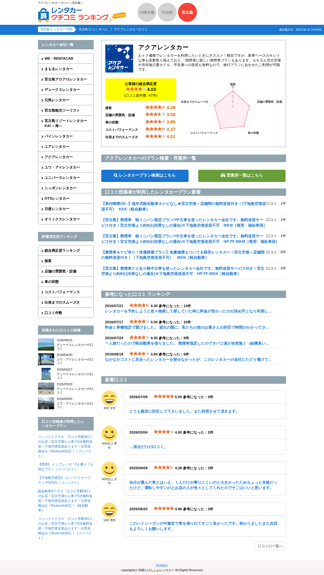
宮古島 (187, 12)
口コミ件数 (53, 313)
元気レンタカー (57, 100)
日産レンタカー (57, 209)
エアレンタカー (57, 146)
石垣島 (167, 12)
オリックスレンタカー (62, 219)
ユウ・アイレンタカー (62, 167)
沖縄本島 (147, 12)
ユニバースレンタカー (62, 178)
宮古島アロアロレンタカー (66, 79)
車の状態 (52, 282)
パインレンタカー (59, 136)
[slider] (136, 89)
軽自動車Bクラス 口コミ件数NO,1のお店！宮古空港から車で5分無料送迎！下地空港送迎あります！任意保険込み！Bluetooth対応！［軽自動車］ (65, 500)
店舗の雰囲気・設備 (60, 271)
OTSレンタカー (57, 198)
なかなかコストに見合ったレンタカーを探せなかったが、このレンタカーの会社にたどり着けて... (188, 359)
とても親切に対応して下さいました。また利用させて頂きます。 (184, 411)
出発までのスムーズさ (62, 302)
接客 (48, 261)
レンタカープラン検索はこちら (147, 175)
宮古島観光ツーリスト (62, 110)
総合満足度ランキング (62, 250)
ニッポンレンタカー (60, 188)
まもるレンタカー (59, 69)
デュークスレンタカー (62, 90)
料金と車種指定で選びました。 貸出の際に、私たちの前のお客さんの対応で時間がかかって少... (187, 327)
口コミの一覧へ (270, 546)
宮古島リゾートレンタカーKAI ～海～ (66, 123)
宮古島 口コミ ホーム (93, 29)
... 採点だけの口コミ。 (148, 446)
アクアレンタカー (59, 157)
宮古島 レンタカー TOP (56, 29)
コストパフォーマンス (62, 292)
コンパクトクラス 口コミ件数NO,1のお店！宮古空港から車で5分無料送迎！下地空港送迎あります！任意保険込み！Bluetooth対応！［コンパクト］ (65, 446)
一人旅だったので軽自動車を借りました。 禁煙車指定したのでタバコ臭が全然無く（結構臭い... (187, 343)
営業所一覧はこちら (245, 175)
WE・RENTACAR (59, 58)
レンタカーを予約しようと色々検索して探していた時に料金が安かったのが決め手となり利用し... (188, 311)
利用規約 (162, 565)
